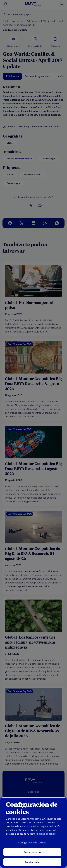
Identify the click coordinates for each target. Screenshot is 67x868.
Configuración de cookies (32, 842)
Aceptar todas (32, 862)
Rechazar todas (32, 852)
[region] (33, 832)
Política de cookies (46, 833)
